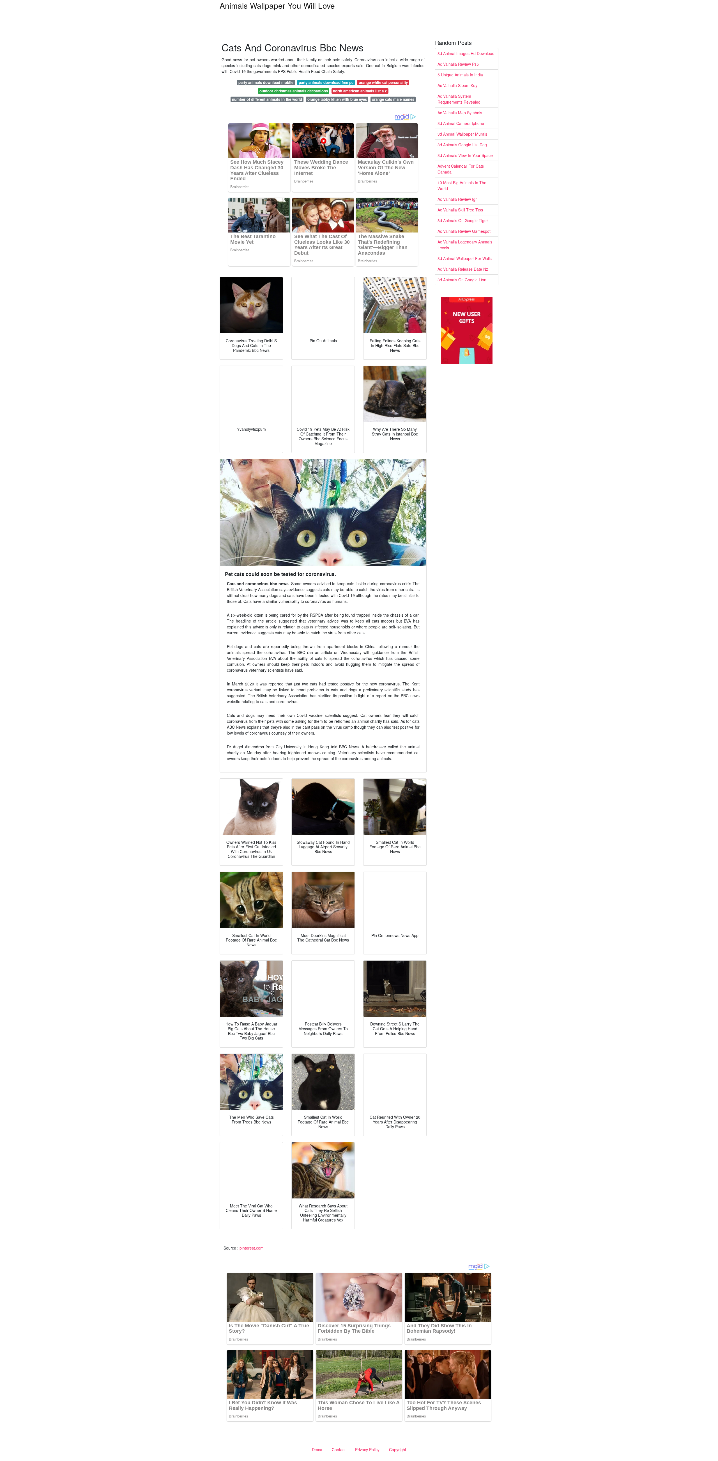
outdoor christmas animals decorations (293, 91)
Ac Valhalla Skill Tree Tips (460, 210)
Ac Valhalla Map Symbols (460, 112)
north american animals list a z (360, 91)
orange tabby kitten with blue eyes (337, 99)
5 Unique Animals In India (460, 75)
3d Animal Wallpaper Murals (462, 134)
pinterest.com (252, 1248)
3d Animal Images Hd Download (466, 53)
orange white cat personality (383, 82)
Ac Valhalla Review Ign (458, 199)
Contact (339, 1449)
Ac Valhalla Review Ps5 (458, 64)
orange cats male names (393, 99)
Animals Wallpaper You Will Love (277, 5)
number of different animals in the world (267, 99)
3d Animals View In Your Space (465, 155)
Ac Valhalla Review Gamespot (464, 231)
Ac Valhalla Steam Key (457, 85)
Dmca (317, 1449)
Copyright (397, 1449)
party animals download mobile (265, 82)
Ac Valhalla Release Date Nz (463, 269)
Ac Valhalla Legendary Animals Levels (465, 244)
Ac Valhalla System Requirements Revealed (459, 99)
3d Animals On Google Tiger (463, 220)
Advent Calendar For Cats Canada (461, 169)
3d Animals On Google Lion (462, 279)
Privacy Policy (367, 1449)
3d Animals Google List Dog (462, 144)
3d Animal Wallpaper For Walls (465, 258)
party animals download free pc (326, 82)
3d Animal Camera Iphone (461, 123)
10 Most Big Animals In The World (462, 185)
